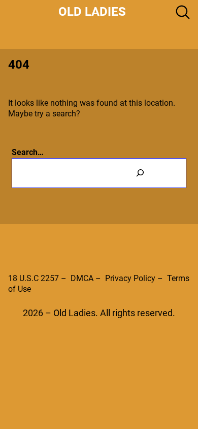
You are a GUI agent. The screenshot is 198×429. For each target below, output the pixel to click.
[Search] (140, 173)
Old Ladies (92, 12)
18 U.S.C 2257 (33, 278)
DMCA (82, 278)
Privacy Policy (130, 278)
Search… (28, 152)
